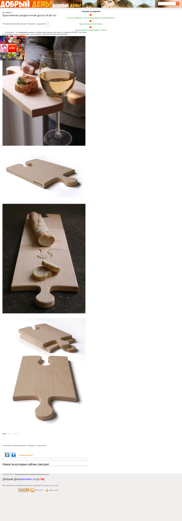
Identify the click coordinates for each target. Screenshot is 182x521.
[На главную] (26, 4)
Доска (16, 434)
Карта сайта (53, 490)
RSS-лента (39, 490)
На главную (6, 12)
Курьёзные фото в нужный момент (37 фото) (91, 30)
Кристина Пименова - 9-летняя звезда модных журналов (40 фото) (91, 18)
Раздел (9, 434)
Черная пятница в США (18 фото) (91, 24)
